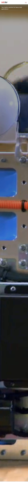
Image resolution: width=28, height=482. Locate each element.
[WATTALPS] (4, 2)
